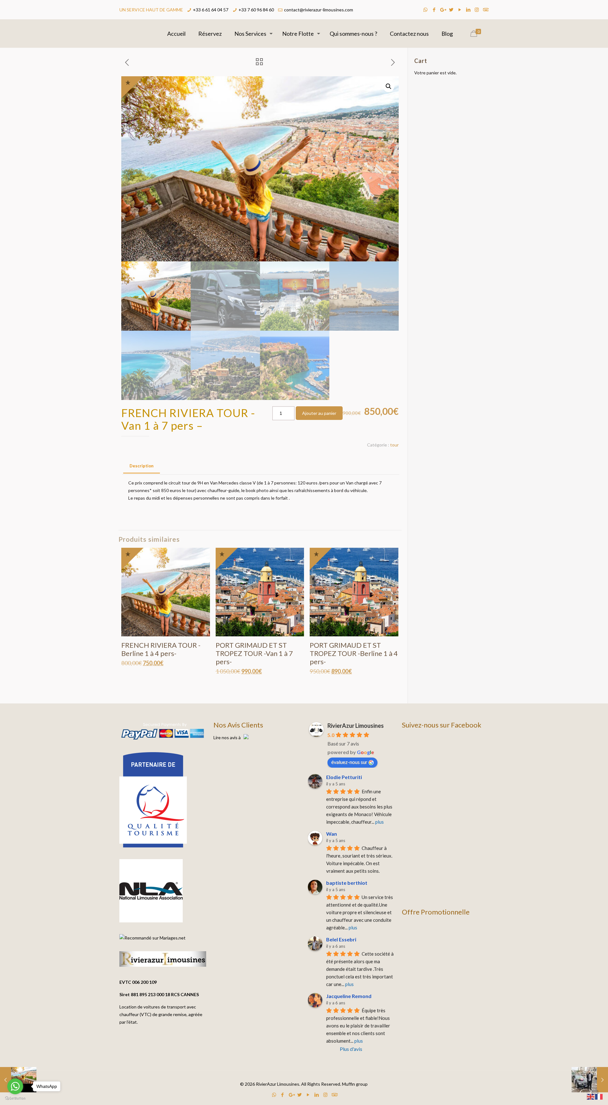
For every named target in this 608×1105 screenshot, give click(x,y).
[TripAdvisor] (485, 9)
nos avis (230, 737)
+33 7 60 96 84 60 (256, 9)
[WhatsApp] (425, 9)
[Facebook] (434, 9)
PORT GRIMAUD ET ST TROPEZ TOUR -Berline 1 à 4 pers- (354, 653)
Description (142, 465)
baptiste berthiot (346, 883)
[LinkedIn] (468, 9)
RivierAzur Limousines (355, 725)
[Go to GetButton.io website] (15, 1098)
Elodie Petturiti (344, 777)
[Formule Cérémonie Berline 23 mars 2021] (590, 1079)
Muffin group (355, 1084)
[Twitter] (451, 9)
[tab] (141, 466)
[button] (388, 86)
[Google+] (442, 9)
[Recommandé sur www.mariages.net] (152, 937)
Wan (331, 834)
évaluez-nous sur (349, 762)
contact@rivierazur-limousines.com (318, 9)
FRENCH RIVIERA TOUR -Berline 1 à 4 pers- (160, 649)
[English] (591, 1096)
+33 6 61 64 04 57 (210, 9)
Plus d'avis (351, 1049)
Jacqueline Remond (348, 996)
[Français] (599, 1096)
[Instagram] (476, 9)
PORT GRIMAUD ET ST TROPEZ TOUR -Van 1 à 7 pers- (254, 653)
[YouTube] (459, 9)
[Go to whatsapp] (15, 1086)
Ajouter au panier (319, 413)
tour (394, 444)
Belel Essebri (341, 939)
